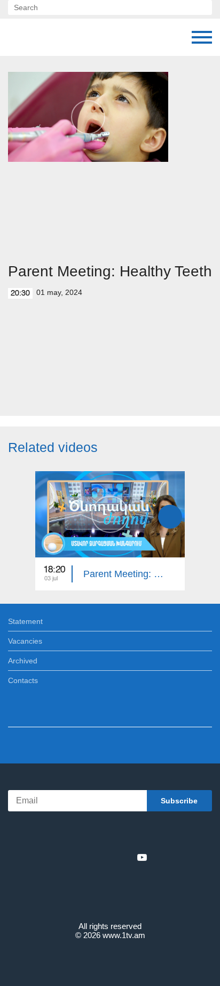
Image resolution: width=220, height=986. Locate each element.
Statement (25, 621)
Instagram (124, 857)
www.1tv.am (124, 935)
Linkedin (106, 857)
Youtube (142, 857)
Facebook (72, 857)
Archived (22, 660)
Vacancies (25, 641)
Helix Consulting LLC (110, 960)
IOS (80, 834)
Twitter (88, 857)
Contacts (23, 680)
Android (140, 834)
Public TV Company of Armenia (62, 37)
